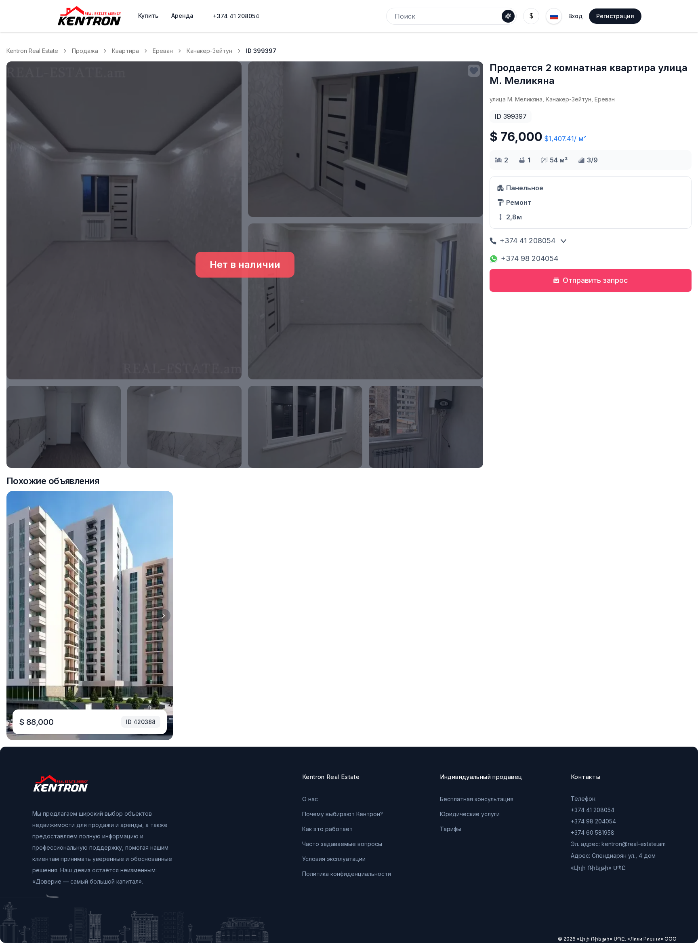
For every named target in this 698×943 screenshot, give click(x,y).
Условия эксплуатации (334, 858)
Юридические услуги (470, 813)
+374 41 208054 (236, 16)
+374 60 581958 (592, 832)
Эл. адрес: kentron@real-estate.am (618, 843)
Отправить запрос (595, 280)
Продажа (85, 50)
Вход (575, 16)
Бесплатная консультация (476, 799)
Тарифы (450, 828)
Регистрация (615, 16)
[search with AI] (508, 16)
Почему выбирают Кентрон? (342, 813)
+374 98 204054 (529, 258)
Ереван (163, 50)
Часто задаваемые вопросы (342, 843)
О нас (310, 799)
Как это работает (327, 828)
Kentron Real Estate (32, 50)
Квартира (125, 50)
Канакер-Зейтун (209, 50)
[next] (163, 616)
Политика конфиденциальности (346, 873)
